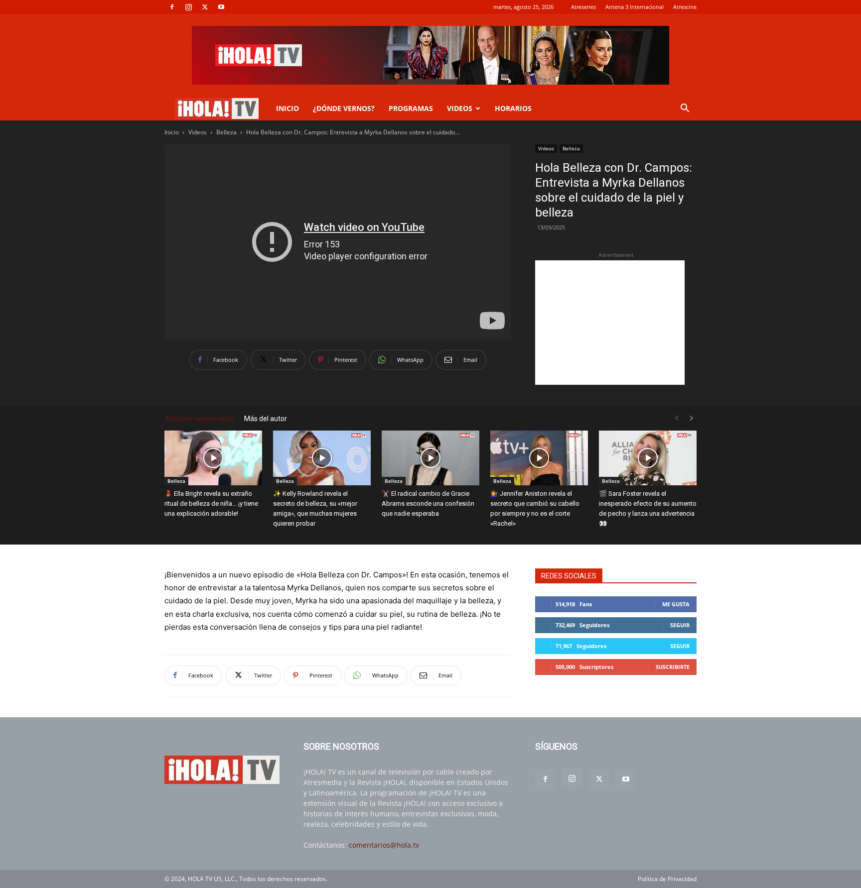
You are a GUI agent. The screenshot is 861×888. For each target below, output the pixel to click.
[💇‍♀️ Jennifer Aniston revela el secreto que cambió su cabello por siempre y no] (539, 458)
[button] (685, 109)
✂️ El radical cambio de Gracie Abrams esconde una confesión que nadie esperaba (428, 503)
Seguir (680, 625)
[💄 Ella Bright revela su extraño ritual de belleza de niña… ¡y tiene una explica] (213, 458)
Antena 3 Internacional (634, 6)
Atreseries (583, 6)
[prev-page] (677, 418)
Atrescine (685, 6)
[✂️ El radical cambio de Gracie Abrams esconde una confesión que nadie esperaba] (430, 458)
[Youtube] (221, 7)
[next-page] (692, 418)
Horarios (513, 108)
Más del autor (265, 419)
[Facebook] (171, 7)
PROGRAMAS (411, 108)
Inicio (171, 132)
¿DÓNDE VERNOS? (344, 108)
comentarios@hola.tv (384, 845)
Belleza (226, 132)
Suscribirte (673, 666)
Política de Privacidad (667, 879)
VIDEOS (459, 108)
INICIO (287, 108)
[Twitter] (204, 7)
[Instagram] (188, 7)
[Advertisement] (610, 322)
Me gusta (676, 604)
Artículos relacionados (199, 419)
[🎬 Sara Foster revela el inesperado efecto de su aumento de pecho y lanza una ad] (648, 458)
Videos (197, 132)
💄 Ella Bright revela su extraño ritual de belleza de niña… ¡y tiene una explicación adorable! (211, 503)
